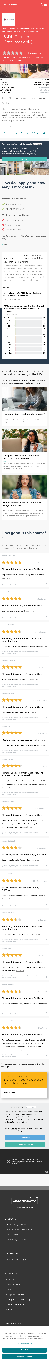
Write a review (9, 1092)
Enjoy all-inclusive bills (21, 1117)
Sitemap (9, 1309)
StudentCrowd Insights (16, 1259)
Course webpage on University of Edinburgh (21, 133)
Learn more (24, 159)
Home (5, 29)
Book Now (26, 1137)
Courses (31, 29)
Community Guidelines (16, 1239)
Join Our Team (12, 1284)
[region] (24, 1343)
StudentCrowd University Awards (21, 1229)
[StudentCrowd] (10, 4)
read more (7, 126)
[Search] (42, 4)
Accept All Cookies (24, 1357)
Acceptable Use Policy (16, 1294)
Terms (8, 1289)
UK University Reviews (16, 1224)
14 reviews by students (32, 53)
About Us (9, 1279)
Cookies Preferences (15, 1304)
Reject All (24, 1350)
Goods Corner (10, 1112)
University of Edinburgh (18, 29)
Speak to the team (26, 1144)
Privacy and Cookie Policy (17, 1299)
